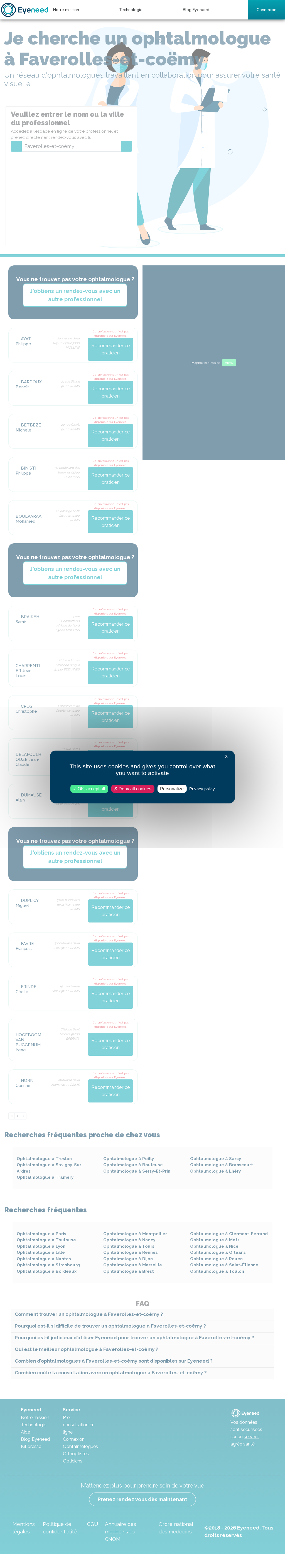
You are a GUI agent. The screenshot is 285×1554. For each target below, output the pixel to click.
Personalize (172, 788)
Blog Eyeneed (196, 10)
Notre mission (66, 10)
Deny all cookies (134, 788)
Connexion (266, 10)
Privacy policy (202, 788)
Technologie (130, 10)
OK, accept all (91, 788)
